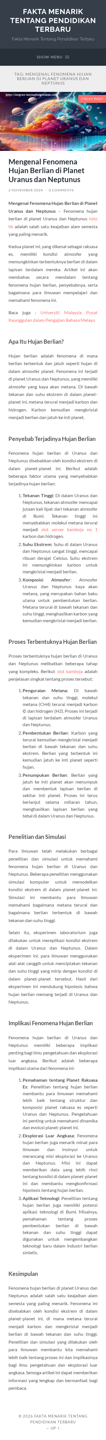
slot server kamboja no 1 (69, 529)
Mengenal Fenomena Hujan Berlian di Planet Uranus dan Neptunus (46, 170)
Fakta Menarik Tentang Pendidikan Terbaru (53, 20)
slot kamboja (70, 671)
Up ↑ (55, 1428)
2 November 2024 (25, 190)
